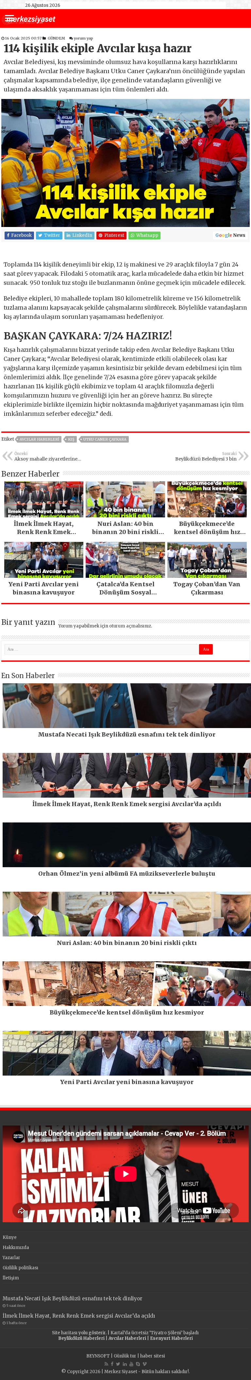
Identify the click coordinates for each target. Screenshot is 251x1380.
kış (71, 439)
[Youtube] (131, 1364)
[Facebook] (112, 1364)
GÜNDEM (56, 38)
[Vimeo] (144, 1364)
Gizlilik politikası (20, 1268)
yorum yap (83, 38)
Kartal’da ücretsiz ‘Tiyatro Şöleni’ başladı (154, 1333)
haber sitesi (152, 1356)
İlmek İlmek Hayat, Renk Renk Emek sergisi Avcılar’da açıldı (79, 1316)
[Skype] (138, 1364)
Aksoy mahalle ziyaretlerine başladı (45, 456)
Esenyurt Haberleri (171, 1338)
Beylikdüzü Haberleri (81, 1338)
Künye (10, 1237)
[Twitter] (118, 1364)
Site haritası (64, 1333)
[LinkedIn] (124, 1364)
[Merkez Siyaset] (28, 19)
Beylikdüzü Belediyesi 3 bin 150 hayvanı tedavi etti (206, 456)
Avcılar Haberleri (39, 439)
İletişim (11, 1278)
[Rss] (106, 1364)
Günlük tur (125, 1356)
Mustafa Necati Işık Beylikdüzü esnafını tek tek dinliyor (72, 1298)
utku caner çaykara (104, 439)
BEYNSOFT (98, 1356)
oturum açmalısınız (130, 626)
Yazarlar (11, 1257)
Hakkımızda (16, 1247)
